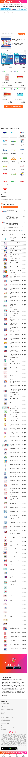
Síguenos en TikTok (5, 723)
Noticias (2, 713)
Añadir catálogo (4, 712)
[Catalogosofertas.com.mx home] (8, 1)
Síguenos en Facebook (5, 719)
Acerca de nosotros (4, 710)
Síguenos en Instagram (5, 720)
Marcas (2, 707)
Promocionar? (3, 704)
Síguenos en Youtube (5, 722)
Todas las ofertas (6, 4)
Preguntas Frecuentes (5, 703)
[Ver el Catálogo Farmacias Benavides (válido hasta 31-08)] (6, 42)
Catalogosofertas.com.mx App (7, 709)
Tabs (12, 4)
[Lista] (22, 2)
